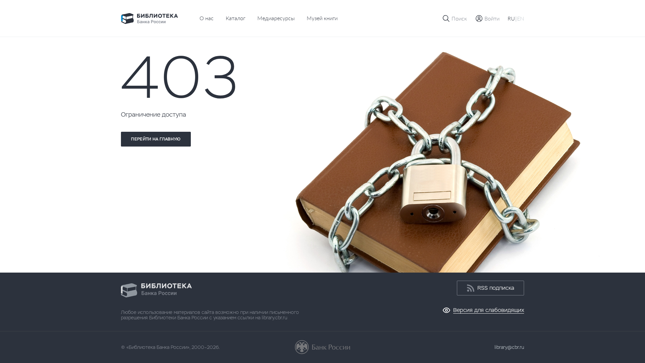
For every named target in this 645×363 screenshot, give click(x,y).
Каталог (235, 18)
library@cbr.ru (509, 347)
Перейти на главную (155, 139)
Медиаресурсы (276, 18)
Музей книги (322, 18)
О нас (207, 18)
